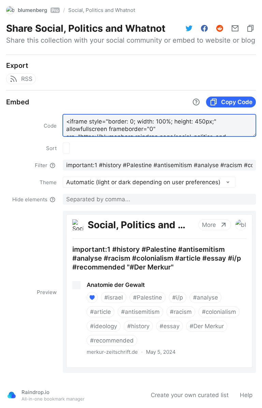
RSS (26, 78)
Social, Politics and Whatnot (101, 10)
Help (246, 395)
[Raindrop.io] (11, 395)
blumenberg (38, 10)
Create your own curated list (190, 395)
